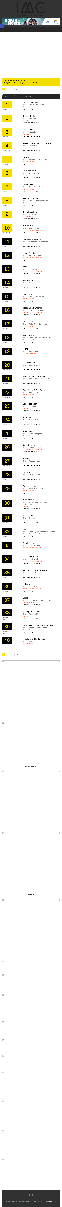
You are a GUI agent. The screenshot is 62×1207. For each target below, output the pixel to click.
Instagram (26, 134)
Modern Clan (52, 1201)
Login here (26, 109)
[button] (2, 26)
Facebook (31, 161)
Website (25, 107)
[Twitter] (33, 1195)
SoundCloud (33, 148)
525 (17, 89)
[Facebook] (28, 1195)
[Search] (59, 30)
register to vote (35, 109)
